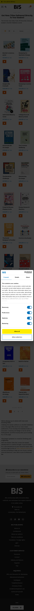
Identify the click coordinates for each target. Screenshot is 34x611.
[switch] (29, 312)
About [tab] (28, 277)
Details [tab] (17, 277)
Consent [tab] (6, 277)
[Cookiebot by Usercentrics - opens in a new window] (24, 272)
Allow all (17, 331)
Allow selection (17, 337)
